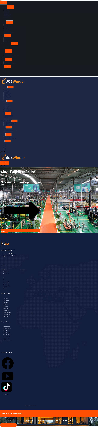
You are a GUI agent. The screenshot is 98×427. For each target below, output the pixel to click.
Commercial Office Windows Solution (10, 124)
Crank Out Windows (7, 94)
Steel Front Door (6, 108)
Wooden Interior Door (7, 109)
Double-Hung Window (7, 96)
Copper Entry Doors (7, 107)
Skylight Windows (7, 95)
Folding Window (6, 91)
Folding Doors (6, 102)
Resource (3, 126)
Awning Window (6, 88)
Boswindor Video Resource (8, 129)
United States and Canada (8, 115)
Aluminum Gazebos (7, 125)
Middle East (6, 117)
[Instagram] (1, 151)
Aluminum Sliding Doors (8, 104)
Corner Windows (6, 98)
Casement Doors (6, 103)
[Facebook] (0, 151)
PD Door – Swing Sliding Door (9, 110)
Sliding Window (6, 89)
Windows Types (4, 86)
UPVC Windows (6, 92)
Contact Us (4, 139)
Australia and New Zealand (8, 116)
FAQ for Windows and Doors (8, 131)
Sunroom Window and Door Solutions (10, 122)
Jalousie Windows (7, 97)
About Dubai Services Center (8, 137)
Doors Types (4, 100)
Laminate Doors (6, 111)
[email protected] (5, 258)
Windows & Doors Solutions (6, 120)
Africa (5, 118)
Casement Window (7, 90)
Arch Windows (6, 99)
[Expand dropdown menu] (10, 87)
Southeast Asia (6, 119)
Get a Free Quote (4, 152)
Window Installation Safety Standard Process (11, 130)
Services (3, 132)
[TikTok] (3, 151)
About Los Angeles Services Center (10, 138)
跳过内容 (1, 0)
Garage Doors (6, 105)
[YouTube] (4, 151)
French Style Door (7, 106)
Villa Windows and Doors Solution (9, 123)
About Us (3, 134)
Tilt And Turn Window (7, 93)
